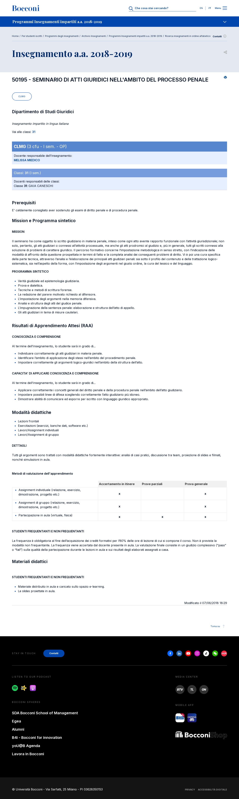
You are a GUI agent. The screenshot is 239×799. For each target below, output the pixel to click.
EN (201, 8)
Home (15, 36)
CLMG (21, 96)
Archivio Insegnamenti (94, 36)
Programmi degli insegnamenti (62, 36)
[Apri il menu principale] (225, 8)
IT (210, 8)
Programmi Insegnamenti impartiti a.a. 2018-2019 (135, 36)
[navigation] (119, 21)
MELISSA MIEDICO (27, 160)
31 (33, 132)
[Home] (26, 8)
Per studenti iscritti (32, 36)
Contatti (217, 36)
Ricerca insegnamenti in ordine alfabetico (188, 36)
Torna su (215, 626)
